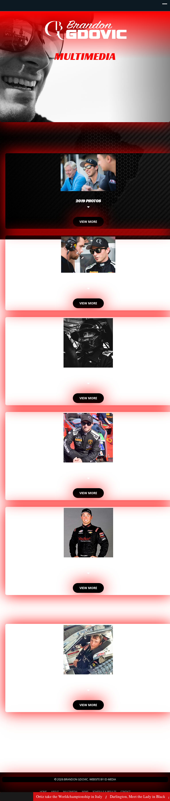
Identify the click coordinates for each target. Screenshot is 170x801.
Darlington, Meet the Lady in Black (121, 796)
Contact (125, 791)
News (85, 791)
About (55, 791)
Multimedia (70, 791)
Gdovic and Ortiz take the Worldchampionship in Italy (43, 796)
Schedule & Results (104, 791)
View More (88, 221)
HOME (43, 791)
